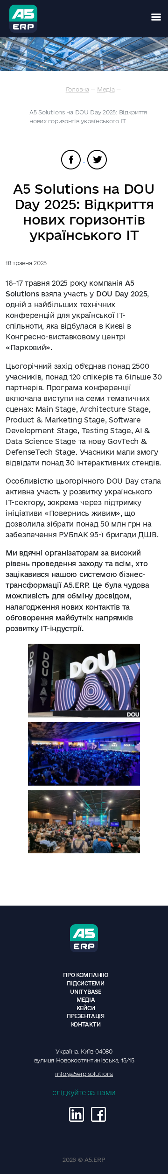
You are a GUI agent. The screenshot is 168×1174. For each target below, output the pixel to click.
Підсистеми (85, 983)
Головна (77, 89)
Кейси (86, 1008)
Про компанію (85, 975)
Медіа (106, 89)
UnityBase (85, 992)
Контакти (86, 1024)
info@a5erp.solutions (84, 1073)
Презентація (86, 1016)
